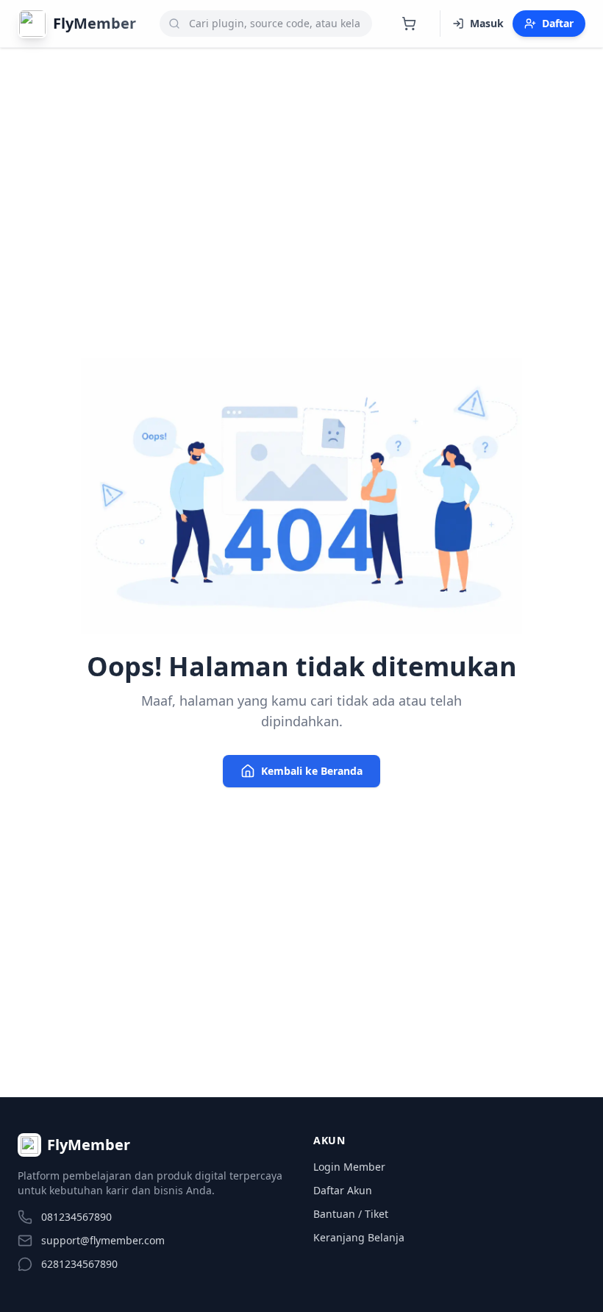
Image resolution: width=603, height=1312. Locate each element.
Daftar (558, 23)
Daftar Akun (342, 1190)
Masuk (487, 23)
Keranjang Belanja (358, 1237)
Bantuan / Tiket (350, 1214)
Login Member (349, 1167)
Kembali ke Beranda (312, 771)
